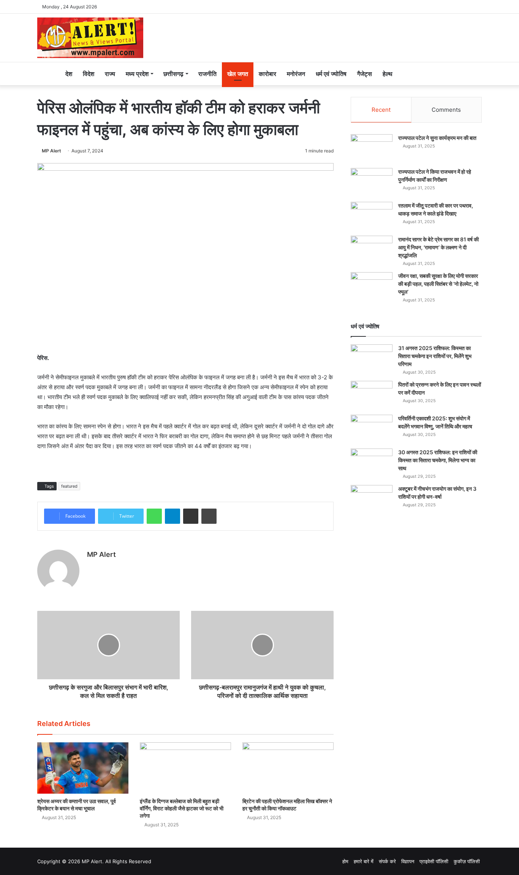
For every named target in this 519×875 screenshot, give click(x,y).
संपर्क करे (387, 861)
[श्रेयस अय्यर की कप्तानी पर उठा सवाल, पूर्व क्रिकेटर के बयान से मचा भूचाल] (82, 768)
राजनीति (207, 74)
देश (68, 74)
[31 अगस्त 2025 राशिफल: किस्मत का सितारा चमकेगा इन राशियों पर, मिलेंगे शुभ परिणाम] (371, 358)
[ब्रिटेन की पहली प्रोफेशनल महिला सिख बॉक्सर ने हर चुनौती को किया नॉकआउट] (288, 768)
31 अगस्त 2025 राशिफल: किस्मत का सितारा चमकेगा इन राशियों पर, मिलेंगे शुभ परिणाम (435, 356)
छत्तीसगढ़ (173, 74)
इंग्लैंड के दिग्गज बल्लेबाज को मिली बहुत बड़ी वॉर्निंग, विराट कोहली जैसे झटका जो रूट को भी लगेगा (181, 808)
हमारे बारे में (363, 861)
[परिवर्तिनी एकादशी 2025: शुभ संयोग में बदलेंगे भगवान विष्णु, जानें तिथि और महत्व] (371, 429)
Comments (446, 109)
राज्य (110, 74)
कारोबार (267, 74)
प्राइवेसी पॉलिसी (433, 861)
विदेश (88, 74)
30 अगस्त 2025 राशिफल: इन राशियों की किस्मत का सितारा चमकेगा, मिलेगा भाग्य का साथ (437, 460)
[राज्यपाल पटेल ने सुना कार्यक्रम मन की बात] (371, 148)
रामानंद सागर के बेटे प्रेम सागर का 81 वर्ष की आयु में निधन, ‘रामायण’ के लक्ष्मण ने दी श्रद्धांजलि (438, 247)
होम (345, 861)
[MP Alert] (90, 37)
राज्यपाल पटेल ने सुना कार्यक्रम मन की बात (437, 138)
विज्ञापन (407, 861)
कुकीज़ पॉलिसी (467, 861)
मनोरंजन (296, 74)
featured (69, 486)
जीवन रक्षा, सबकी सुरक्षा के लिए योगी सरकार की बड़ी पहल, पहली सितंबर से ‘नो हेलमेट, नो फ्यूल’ (438, 284)
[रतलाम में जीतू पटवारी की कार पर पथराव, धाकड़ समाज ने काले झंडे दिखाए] (371, 216)
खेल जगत (237, 74)
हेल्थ (387, 74)
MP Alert (51, 151)
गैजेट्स (364, 74)
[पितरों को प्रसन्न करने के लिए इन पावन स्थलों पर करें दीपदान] (371, 395)
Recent (381, 109)
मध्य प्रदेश (137, 74)
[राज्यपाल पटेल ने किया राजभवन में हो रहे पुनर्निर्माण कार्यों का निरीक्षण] (371, 182)
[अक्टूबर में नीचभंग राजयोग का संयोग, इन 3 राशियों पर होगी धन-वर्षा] (371, 499)
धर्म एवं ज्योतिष (331, 74)
